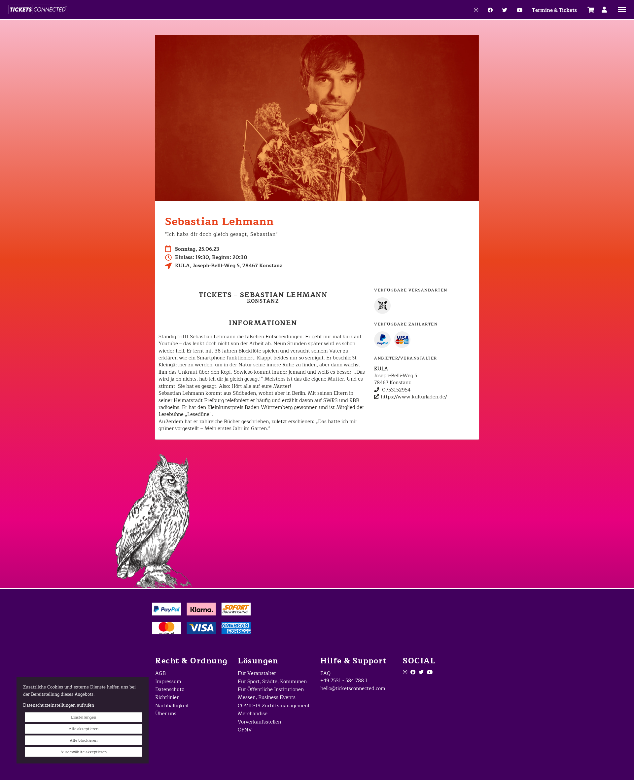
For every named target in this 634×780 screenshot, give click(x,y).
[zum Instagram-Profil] (476, 10)
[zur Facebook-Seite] (490, 10)
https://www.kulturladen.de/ (414, 397)
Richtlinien (167, 697)
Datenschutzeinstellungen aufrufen (58, 705)
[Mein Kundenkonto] (604, 9)
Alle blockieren (83, 740)
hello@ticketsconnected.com (352, 688)
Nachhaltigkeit (172, 705)
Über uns (165, 713)
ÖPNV (245, 729)
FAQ (325, 673)
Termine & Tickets (554, 10)
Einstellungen (83, 717)
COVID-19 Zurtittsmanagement (274, 705)
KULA (381, 369)
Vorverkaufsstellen (259, 722)
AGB (160, 673)
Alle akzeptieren (83, 728)
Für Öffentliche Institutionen (271, 689)
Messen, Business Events (267, 697)
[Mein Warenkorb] (591, 9)
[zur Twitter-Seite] (421, 672)
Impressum (168, 681)
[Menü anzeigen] (622, 9)
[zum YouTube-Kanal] (519, 10)
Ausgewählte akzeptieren (83, 752)
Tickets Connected (89, 9)
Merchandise (252, 713)
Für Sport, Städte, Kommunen (272, 681)
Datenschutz (169, 689)
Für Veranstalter (257, 673)
